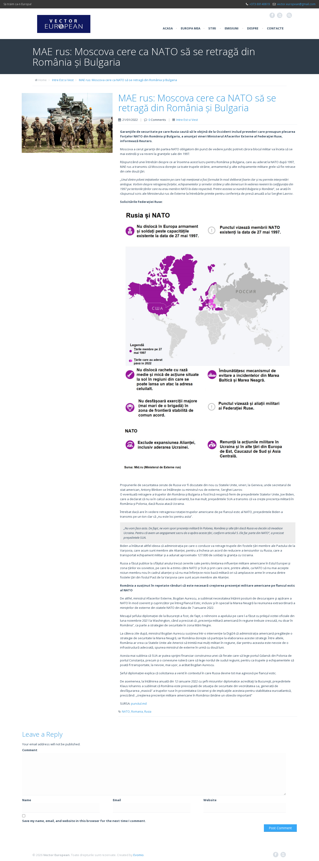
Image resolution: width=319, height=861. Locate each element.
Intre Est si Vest (63, 80)
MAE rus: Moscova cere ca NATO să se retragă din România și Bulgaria (128, 80)
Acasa (168, 28)
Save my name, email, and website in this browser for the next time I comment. (84, 821)
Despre (252, 28)
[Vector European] (63, 21)
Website (209, 800)
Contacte (275, 28)
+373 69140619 (259, 4)
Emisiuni (231, 28)
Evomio (138, 855)
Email (117, 800)
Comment (29, 750)
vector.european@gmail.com (296, 4)
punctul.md (139, 703)
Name (26, 800)
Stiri (212, 28)
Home (42, 80)
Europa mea (190, 28)
